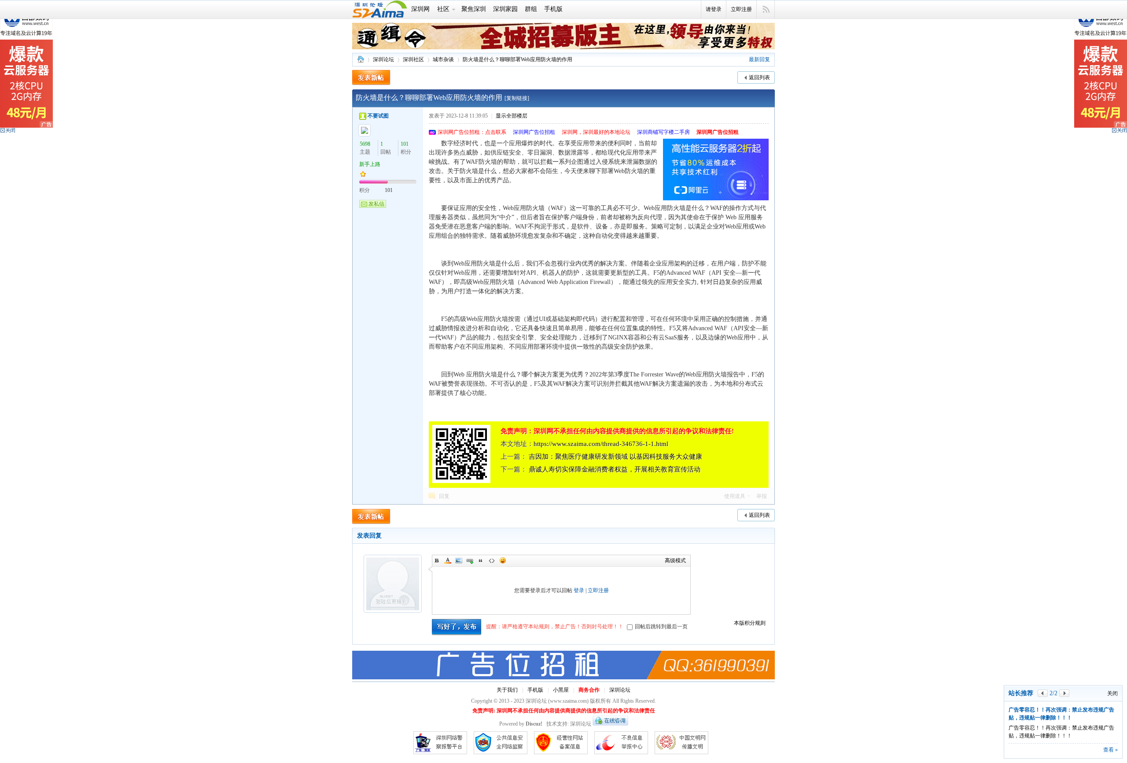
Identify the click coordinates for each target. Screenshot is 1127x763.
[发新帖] (371, 77)
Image (458, 560)
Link (469, 560)
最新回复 (759, 59)
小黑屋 (561, 690)
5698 (365, 144)
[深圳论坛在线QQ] (610, 724)
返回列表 (759, 77)
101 (405, 144)
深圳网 (420, 9)
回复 (444, 496)
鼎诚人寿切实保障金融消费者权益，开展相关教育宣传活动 (614, 469)
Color (447, 560)
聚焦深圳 (473, 9)
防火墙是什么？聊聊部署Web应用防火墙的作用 (517, 59)
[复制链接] (517, 98)
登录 (579, 590)
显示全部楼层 (511, 116)
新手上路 (369, 164)
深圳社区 (413, 59)
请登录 (714, 9)
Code (491, 560)
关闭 (1112, 693)
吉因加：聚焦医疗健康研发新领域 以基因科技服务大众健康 (615, 456)
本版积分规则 (750, 623)
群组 (531, 9)
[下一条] (1064, 693)
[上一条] (1043, 693)
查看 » (1110, 750)
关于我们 (507, 690)
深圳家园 (505, 9)
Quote (480, 560)
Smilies (502, 560)
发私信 (376, 204)
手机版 (553, 9)
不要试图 (378, 116)
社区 (443, 9)
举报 (761, 496)
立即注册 (741, 9)
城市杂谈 (443, 59)
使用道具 (734, 496)
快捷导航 (766, 9)
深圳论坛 (360, 59)
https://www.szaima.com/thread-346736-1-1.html (601, 443)
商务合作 (589, 690)
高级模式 (675, 560)
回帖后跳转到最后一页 (661, 626)
